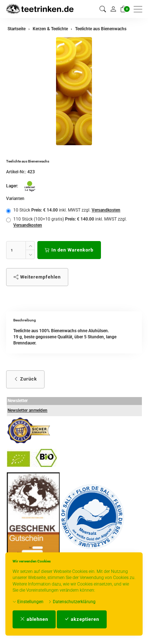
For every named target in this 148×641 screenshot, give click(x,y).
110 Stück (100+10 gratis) (70, 222)
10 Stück (66, 210)
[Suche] (103, 9)
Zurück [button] (28, 379)
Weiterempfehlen (40, 277)
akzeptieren (84, 619)
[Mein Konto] (113, 9)
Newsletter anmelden (27, 410)
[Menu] (139, 9)
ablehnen (36, 619)
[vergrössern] (74, 91)
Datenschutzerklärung (74, 601)
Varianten (15, 198)
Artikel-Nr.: (16, 171)
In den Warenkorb (71, 250)
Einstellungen (29, 601)
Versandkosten (106, 210)
